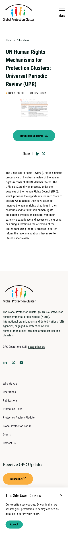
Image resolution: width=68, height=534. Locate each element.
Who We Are (10, 383)
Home (9, 40)
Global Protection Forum (17, 426)
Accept (14, 524)
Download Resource (32, 136)
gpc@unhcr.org (36, 346)
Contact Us (9, 443)
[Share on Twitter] (43, 154)
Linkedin (6, 363)
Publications (23, 40)
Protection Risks (12, 409)
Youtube (22, 364)
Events (7, 434)
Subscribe (16, 479)
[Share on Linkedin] (38, 154)
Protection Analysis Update (19, 417)
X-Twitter (14, 364)
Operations (9, 392)
